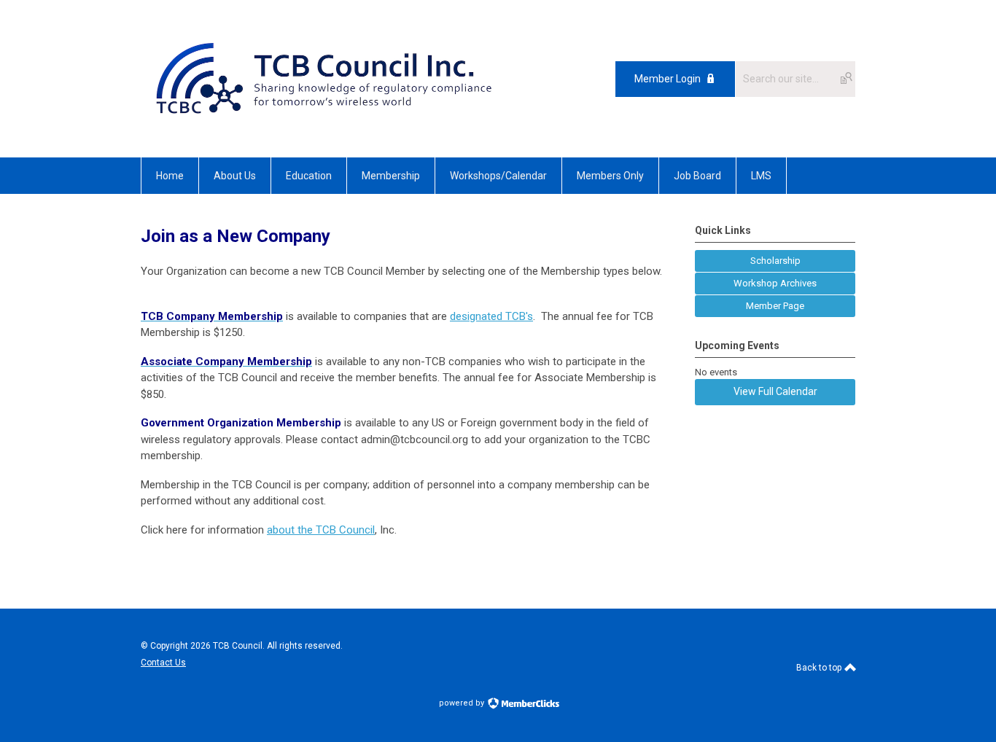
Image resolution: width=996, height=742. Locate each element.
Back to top (820, 668)
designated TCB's (491, 316)
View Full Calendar (775, 391)
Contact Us (163, 662)
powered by (462, 703)
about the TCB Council (321, 529)
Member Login (667, 79)
